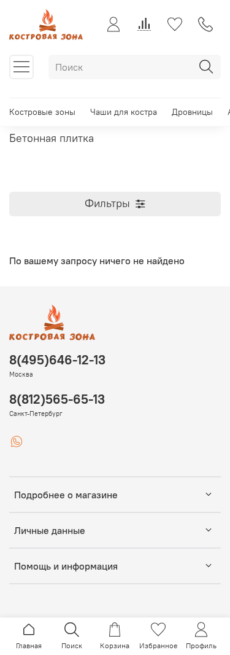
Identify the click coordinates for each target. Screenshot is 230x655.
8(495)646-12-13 (57, 359)
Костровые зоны (42, 111)
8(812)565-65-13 (57, 399)
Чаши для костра (123, 111)
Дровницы (192, 111)
